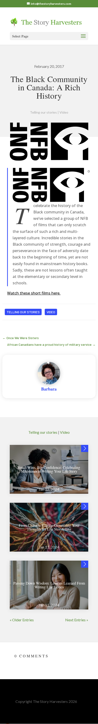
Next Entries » (76, 620)
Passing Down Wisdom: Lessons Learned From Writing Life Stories (49, 585)
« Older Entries (22, 620)
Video (63, 112)
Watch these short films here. (33, 293)
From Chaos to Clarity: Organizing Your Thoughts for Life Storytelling (49, 527)
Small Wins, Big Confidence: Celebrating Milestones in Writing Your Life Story (49, 469)
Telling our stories (43, 112)
